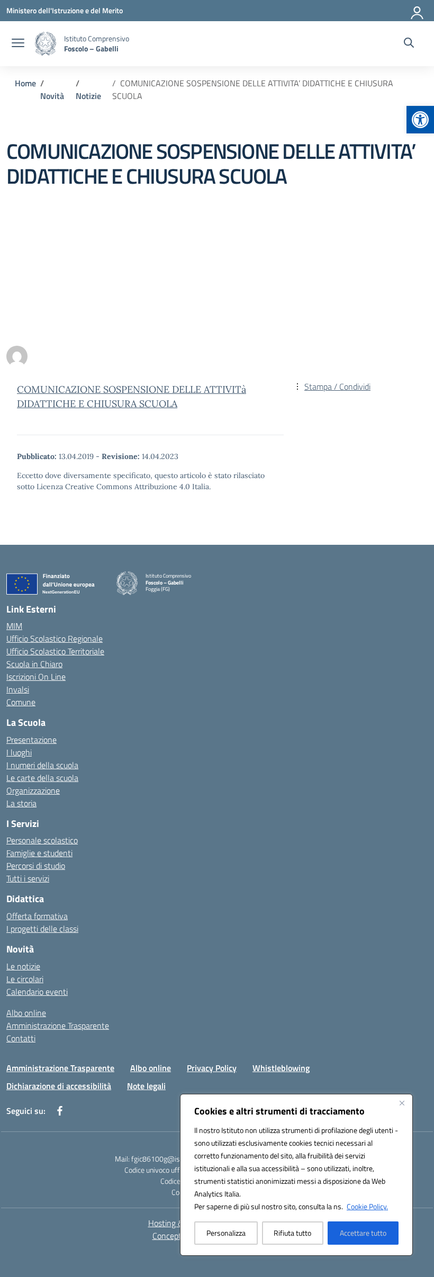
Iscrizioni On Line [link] (36, 676)
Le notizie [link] (23, 966)
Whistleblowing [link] (281, 1068)
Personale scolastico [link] (42, 840)
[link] (420, 119)
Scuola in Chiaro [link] (34, 664)
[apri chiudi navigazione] (18, 44)
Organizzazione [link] (33, 790)
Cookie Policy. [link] (367, 1206)
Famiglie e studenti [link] (39, 853)
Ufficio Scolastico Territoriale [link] (55, 651)
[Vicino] (401, 1102)
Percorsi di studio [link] (35, 865)
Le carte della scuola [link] (42, 777)
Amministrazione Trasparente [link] (57, 1025)
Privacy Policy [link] (212, 1068)
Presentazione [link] (31, 739)
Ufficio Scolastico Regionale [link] (54, 638)
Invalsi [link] (17, 689)
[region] (296, 1175)
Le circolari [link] (24, 979)
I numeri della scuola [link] (42, 765)
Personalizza (226, 1232)
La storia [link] (21, 803)
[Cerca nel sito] (409, 44)
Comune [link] (20, 702)
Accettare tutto (363, 1232)
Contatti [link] (20, 1038)
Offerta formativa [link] (37, 916)
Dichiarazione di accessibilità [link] (58, 1086)
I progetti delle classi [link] (42, 928)
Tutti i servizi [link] (27, 878)
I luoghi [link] (19, 752)
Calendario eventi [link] (37, 991)
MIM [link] (14, 625)
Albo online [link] (26, 1012)
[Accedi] (418, 11)
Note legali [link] (146, 1086)
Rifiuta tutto (292, 1232)
